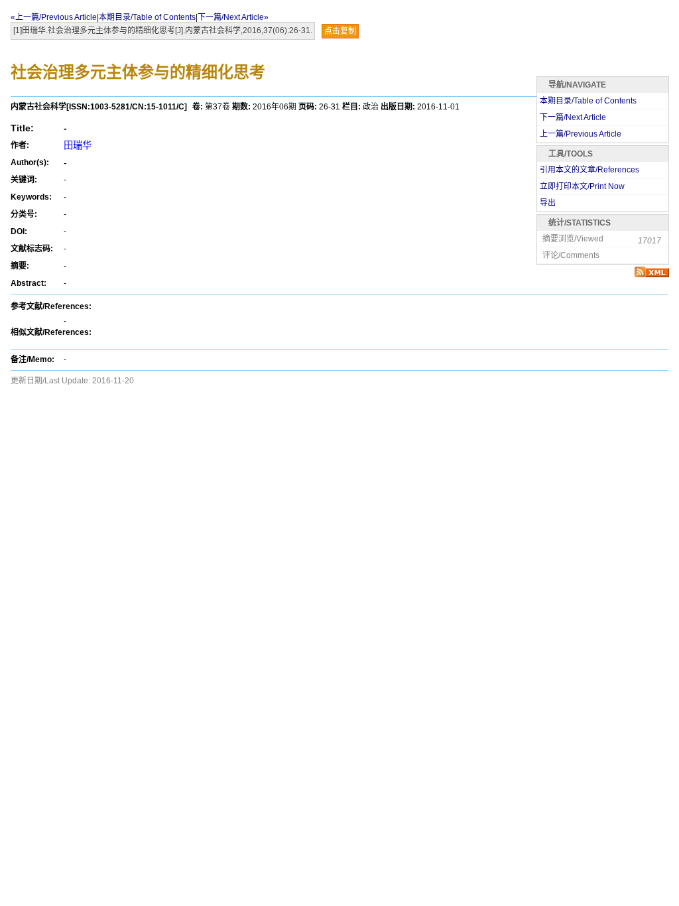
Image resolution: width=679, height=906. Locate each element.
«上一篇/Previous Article (54, 17)
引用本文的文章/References (589, 169)
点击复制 (340, 31)
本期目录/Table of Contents (147, 17)
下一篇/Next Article (573, 117)
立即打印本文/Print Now (582, 186)
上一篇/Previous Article (580, 134)
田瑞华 (78, 145)
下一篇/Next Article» (233, 17)
